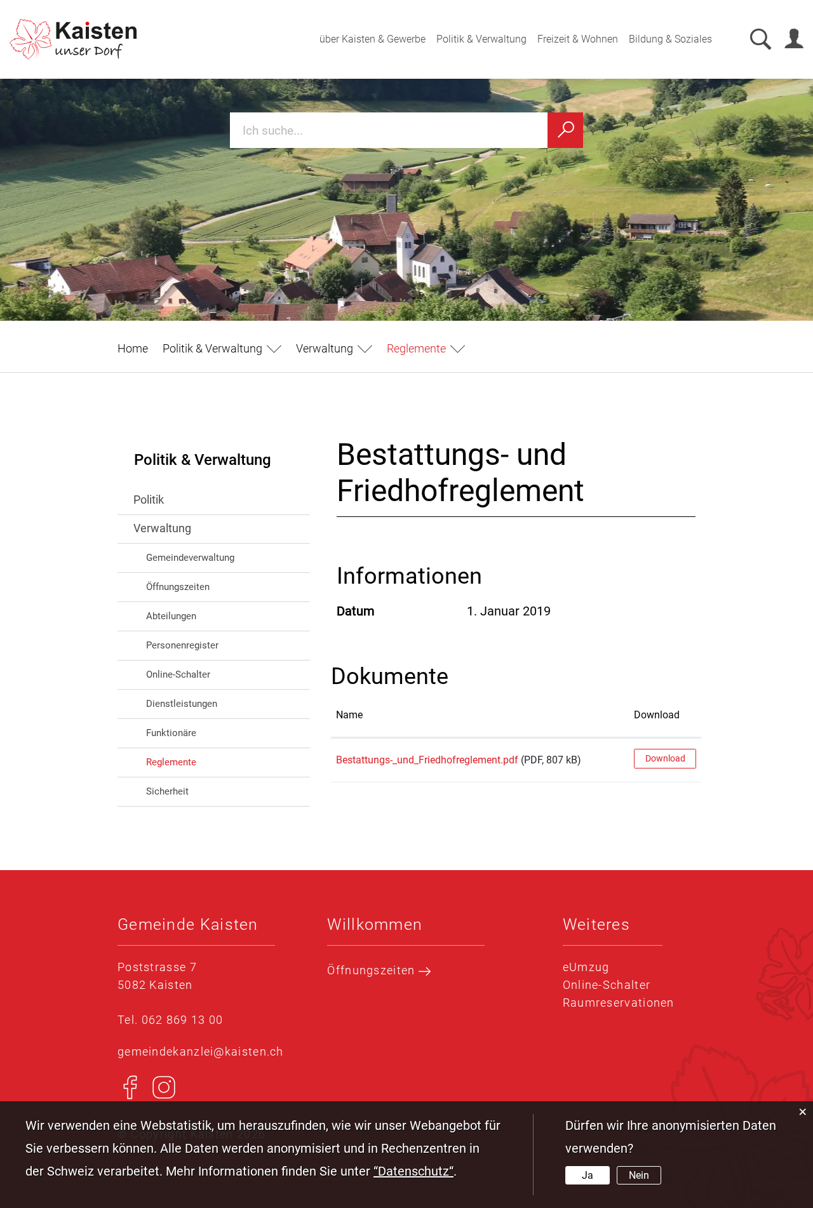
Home (133, 348)
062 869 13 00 (183, 1019)
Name (349, 715)
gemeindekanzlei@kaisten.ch (201, 1051)
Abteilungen (171, 616)
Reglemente (198, 762)
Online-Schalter (178, 674)
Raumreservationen (619, 1002)
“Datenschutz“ (413, 1171)
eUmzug (586, 967)
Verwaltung (162, 528)
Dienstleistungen (181, 703)
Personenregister (182, 645)
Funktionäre (171, 733)
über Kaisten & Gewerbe (372, 39)
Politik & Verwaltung (481, 39)
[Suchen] (565, 130)
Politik (148, 499)
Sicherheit (167, 791)
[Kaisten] (73, 39)
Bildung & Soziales (670, 39)
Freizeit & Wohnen (577, 39)
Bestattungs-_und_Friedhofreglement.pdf (427, 760)
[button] (222, 348)
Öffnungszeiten (178, 587)
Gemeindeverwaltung (190, 557)
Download (657, 715)
